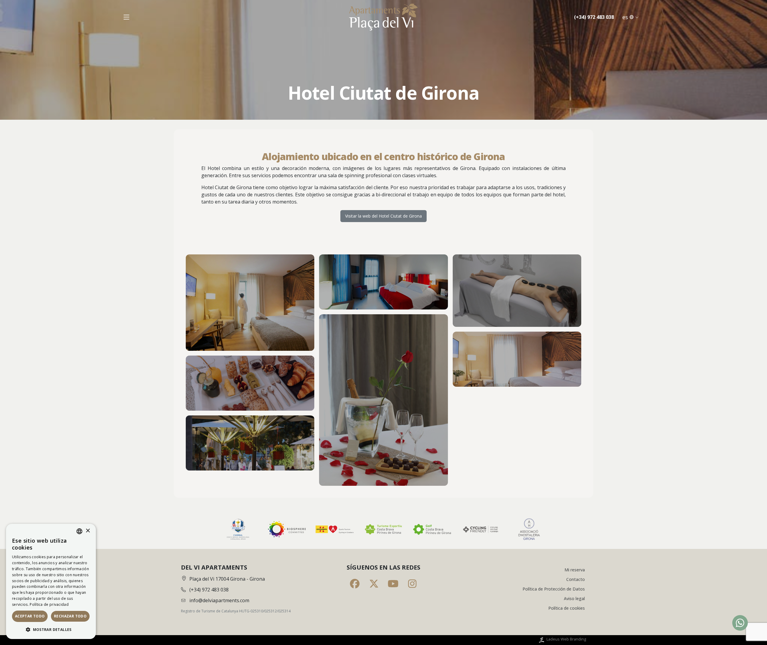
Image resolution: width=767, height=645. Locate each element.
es (625, 17)
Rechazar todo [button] (70, 616)
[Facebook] (354, 583)
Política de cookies (566, 608)
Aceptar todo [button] (30, 616)
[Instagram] (412, 583)
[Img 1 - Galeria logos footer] (286, 529)
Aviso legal (574, 598)
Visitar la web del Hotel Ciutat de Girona (383, 216)
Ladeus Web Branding (566, 639)
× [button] (87, 531)
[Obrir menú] (126, 17)
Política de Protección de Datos (554, 589)
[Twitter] (374, 583)
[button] (51, 629)
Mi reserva (574, 570)
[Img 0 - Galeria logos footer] (237, 529)
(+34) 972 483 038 (594, 17)
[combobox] (79, 531)
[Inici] (383, 17)
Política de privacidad (49, 604)
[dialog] (51, 581)
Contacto (575, 579)
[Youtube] (393, 583)
